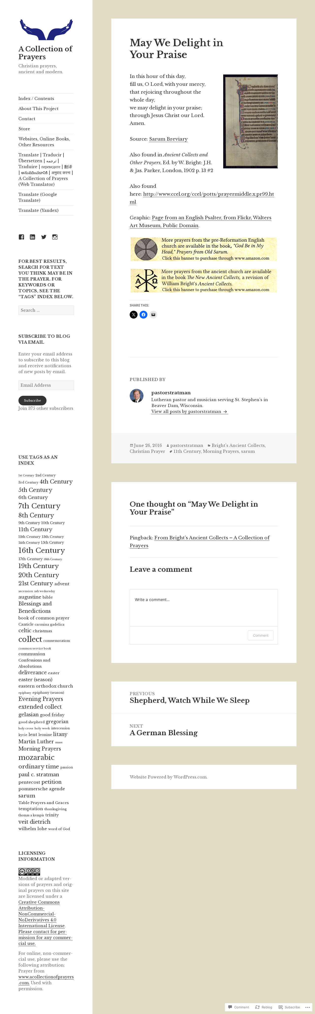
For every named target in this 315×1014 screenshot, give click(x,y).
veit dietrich (34, 822)
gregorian (57, 721)
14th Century (29, 542)
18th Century (53, 559)
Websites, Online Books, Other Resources (44, 141)
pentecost (29, 782)
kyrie (22, 735)
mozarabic (36, 757)
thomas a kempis (31, 815)
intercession (60, 728)
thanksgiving (55, 809)
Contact (26, 118)
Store (24, 128)
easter (54, 673)
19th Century (38, 566)
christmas (42, 631)
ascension (25, 591)
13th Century (53, 537)
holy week (42, 728)
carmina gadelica (49, 624)
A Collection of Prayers (45, 53)
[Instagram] (58, 240)
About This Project (38, 108)
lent (33, 734)
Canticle (25, 624)
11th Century (35, 529)
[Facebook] (24, 240)
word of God (59, 829)
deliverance (32, 673)
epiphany (24, 692)
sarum (26, 796)
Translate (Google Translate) (37, 197)
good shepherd (31, 722)
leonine (45, 735)
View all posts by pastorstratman (186, 411)
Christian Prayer (147, 451)
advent (61, 584)
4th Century (56, 481)
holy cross (25, 728)
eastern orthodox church (45, 686)
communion (31, 653)
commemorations (56, 641)
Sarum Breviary (168, 139)
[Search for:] (46, 310)
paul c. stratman (38, 774)
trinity (52, 815)
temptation (30, 808)
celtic (25, 630)
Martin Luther (36, 742)
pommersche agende (41, 789)
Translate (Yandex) (38, 210)
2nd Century (45, 475)
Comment (260, 635)
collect (30, 639)
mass (59, 742)
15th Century (52, 543)
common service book (34, 648)
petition (51, 782)
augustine (29, 597)
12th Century (29, 537)
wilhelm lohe (32, 828)
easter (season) (35, 679)
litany (60, 734)
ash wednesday (44, 591)
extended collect (40, 707)
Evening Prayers (40, 699)
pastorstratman (186, 445)
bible (48, 597)
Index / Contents (36, 98)
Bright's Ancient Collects (238, 445)
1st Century (26, 475)
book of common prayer (43, 618)
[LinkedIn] (35, 240)
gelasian (28, 714)
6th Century (33, 497)
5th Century (35, 490)
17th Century (30, 559)
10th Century (53, 523)
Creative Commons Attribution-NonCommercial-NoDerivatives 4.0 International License (41, 914)
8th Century (36, 515)
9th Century (29, 523)
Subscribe (32, 400)
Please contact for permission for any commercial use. (45, 937)
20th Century (38, 575)
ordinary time (38, 766)
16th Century (41, 550)
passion (66, 767)
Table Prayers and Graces (43, 802)
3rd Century (28, 482)
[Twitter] (47, 240)
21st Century (35, 583)
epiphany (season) (48, 693)
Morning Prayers (39, 749)
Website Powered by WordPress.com (168, 777)
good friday (52, 714)
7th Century (39, 506)
